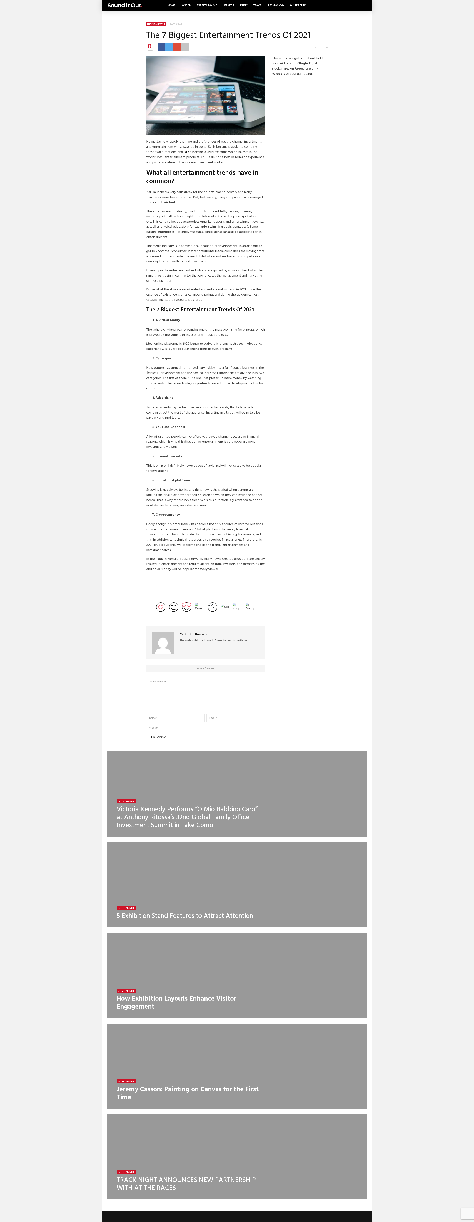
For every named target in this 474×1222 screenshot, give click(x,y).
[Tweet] (169, 47)
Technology (276, 5)
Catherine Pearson (193, 634)
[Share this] (161, 47)
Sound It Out (124, 5)
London (186, 5)
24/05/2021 (176, 24)
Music (244, 5)
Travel (257, 5)
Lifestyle (228, 5)
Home (171, 5)
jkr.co (187, 152)
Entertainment (207, 5)
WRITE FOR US (298, 5)
